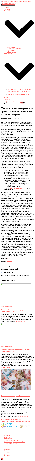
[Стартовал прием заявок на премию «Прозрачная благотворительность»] (16, 343)
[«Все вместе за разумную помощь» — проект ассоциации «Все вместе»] (17, 3)
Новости (6, 97)
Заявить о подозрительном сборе (14, 442)
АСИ (8, 258)
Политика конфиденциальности (11, 419)
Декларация (11, 47)
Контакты (7, 99)
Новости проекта (8, 306)
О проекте (7, 9)
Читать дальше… (20, 321)
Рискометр (11, 50)
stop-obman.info (23, 416)
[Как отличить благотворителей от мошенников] (16, 389)
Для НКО (7, 437)
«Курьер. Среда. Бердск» (17, 188)
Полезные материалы (14, 48)
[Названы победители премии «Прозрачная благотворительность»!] (16, 303)
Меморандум (11, 52)
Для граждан (8, 438)
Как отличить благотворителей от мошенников (15, 396)
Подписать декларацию (11, 440)
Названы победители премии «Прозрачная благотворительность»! (14, 310)
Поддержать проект (10, 101)
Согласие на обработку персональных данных (15, 421)
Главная (6, 8)
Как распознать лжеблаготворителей (19, 89)
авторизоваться (6, 277)
